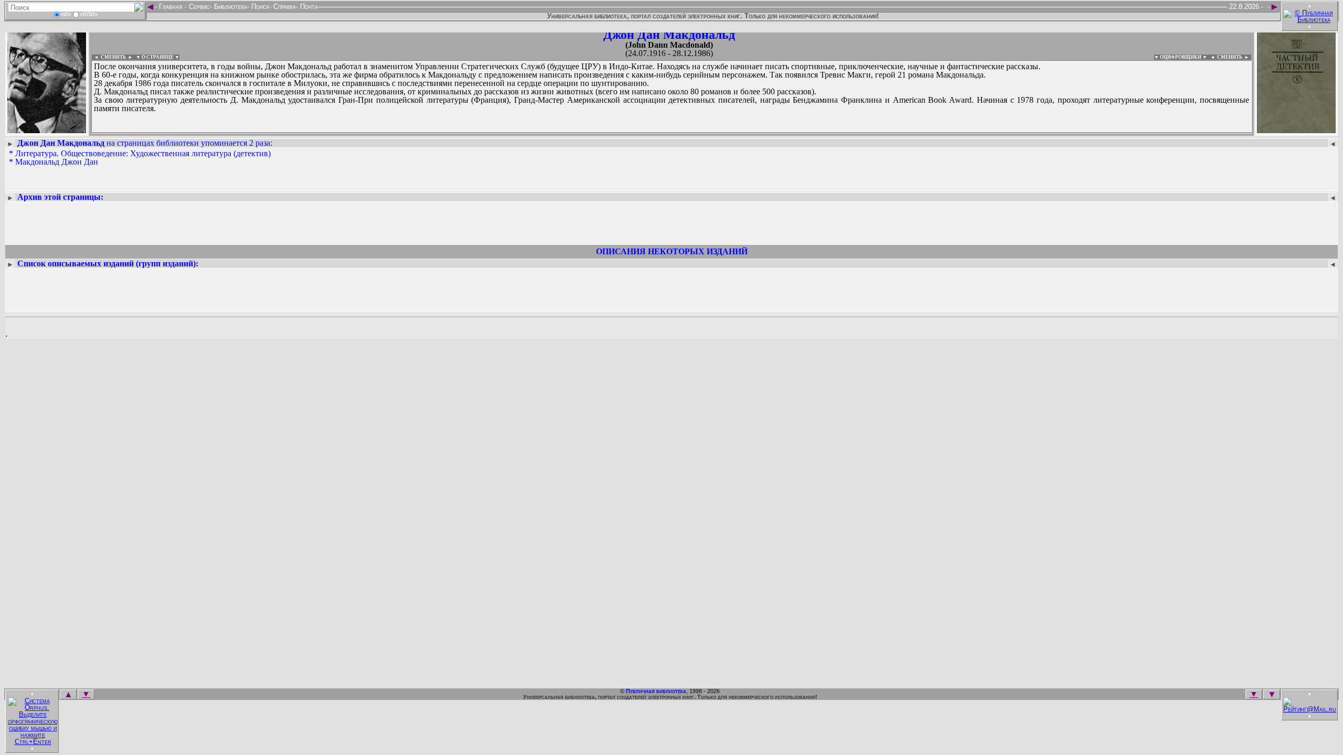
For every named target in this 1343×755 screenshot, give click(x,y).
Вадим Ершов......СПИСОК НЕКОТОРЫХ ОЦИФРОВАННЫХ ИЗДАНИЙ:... (346, 133)
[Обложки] (1296, 129)
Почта (308, 6)
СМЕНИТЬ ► (1234, 57)
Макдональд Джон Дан (56, 161)
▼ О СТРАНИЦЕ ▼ (157, 57)
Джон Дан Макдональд (669, 34)
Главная (171, 6)
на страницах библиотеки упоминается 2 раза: (144, 142)
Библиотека (229, 6)
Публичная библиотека (656, 691)
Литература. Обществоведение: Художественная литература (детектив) (143, 153)
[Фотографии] (46, 129)
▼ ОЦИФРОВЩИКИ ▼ (1180, 57)
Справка (283, 6)
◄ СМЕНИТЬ (109, 57)
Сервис (198, 6)
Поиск (259, 6)
